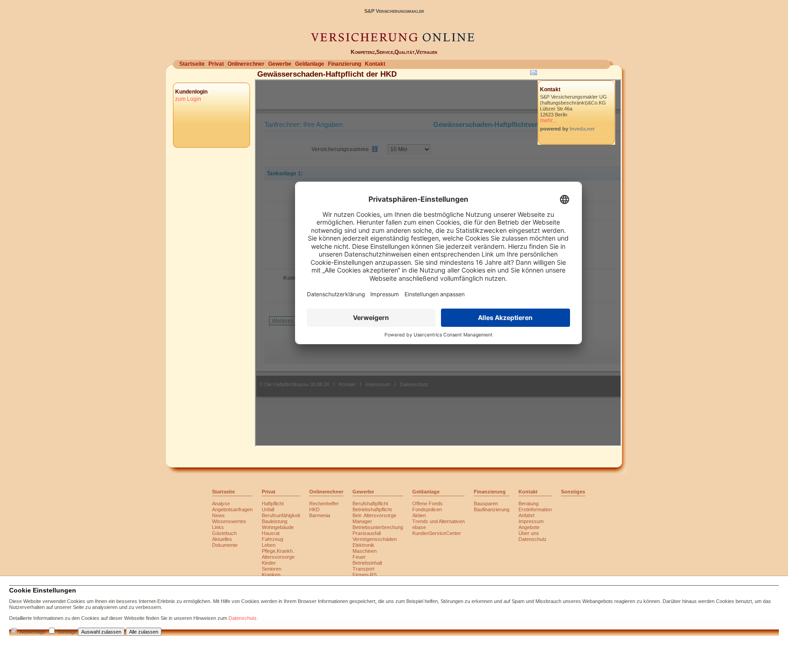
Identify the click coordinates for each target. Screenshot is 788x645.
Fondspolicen (427, 509)
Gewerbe (279, 64)
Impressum (531, 521)
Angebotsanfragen (232, 509)
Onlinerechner (246, 64)
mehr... (548, 120)
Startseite (192, 64)
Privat (216, 64)
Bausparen (486, 503)
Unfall (268, 509)
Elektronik (363, 545)
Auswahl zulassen (101, 632)
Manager (362, 521)
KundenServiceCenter (436, 533)
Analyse (221, 503)
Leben (268, 545)
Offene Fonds (427, 503)
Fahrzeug (272, 539)
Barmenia (319, 515)
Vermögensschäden (375, 539)
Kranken (271, 574)
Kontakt (375, 64)
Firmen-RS (365, 574)
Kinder (269, 563)
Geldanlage (309, 64)
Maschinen (365, 551)
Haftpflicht (273, 503)
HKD (314, 509)
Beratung (528, 503)
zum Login (188, 99)
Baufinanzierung (491, 509)
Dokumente (225, 545)
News (218, 515)
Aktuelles (222, 539)
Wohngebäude (278, 527)
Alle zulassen (143, 632)
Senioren (271, 569)
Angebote (528, 527)
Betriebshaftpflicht (372, 509)
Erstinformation (535, 509)
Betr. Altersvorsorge (374, 515)
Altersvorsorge (278, 557)
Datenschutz (532, 539)
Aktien (419, 515)
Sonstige (67, 632)
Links (218, 527)
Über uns (528, 533)
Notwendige (33, 632)
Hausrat (271, 533)
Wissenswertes (229, 521)
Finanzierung (344, 64)
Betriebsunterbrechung (378, 527)
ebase (419, 527)
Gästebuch (224, 533)
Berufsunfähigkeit (281, 515)
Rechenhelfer (324, 503)
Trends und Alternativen (438, 521)
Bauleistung (274, 521)
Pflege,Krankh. (278, 551)
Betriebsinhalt (367, 563)
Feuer (359, 557)
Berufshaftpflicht (370, 503)
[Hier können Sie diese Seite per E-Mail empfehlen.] (533, 74)
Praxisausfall (367, 533)
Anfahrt (526, 515)
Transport (363, 569)
